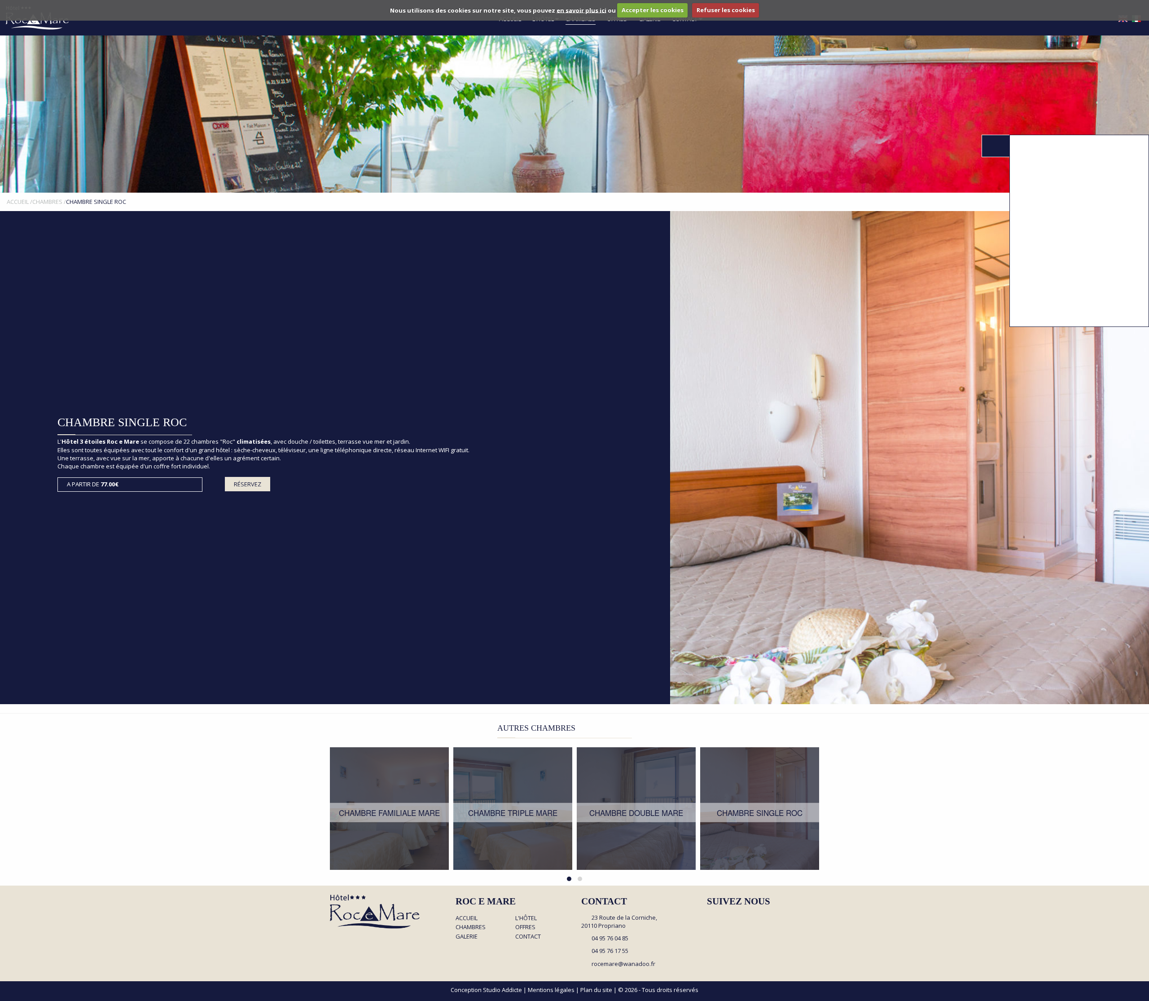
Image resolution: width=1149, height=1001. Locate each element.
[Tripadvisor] (742, 918)
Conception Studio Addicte (486, 990)
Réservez (247, 484)
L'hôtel (526, 918)
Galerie (467, 936)
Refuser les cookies (726, 10)
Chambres (471, 927)
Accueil (467, 918)
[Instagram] (726, 918)
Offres (525, 927)
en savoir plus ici (581, 10)
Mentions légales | (554, 990)
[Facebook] (710, 918)
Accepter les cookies (653, 10)
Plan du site (596, 990)
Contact (528, 936)
